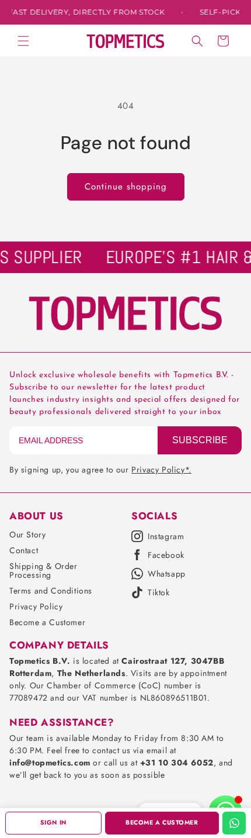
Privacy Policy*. (161, 469)
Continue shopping (126, 186)
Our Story (27, 534)
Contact (23, 550)
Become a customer (162, 822)
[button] (23, 41)
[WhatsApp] (234, 823)
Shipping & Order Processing (43, 570)
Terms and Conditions (50, 590)
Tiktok (159, 592)
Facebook (166, 555)
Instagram (166, 536)
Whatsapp (167, 574)
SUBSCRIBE (200, 440)
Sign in (53, 822)
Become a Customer (47, 622)
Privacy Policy (35, 606)
